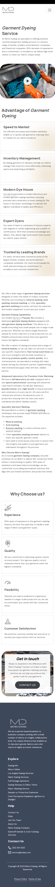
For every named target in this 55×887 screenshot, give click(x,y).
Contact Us (27, 685)
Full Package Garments (18, 781)
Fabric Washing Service (18, 788)
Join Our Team (14, 820)
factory (16, 318)
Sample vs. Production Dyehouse (23, 792)
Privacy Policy (20, 879)
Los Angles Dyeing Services (20, 773)
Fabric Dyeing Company (19, 828)
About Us (12, 824)
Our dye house (10, 194)
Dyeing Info (13, 765)
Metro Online (14, 769)
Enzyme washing (14, 428)
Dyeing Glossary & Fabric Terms (22, 784)
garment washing (36, 410)
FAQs (10, 816)
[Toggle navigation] (49, 10)
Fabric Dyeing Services (18, 777)
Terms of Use (34, 879)
